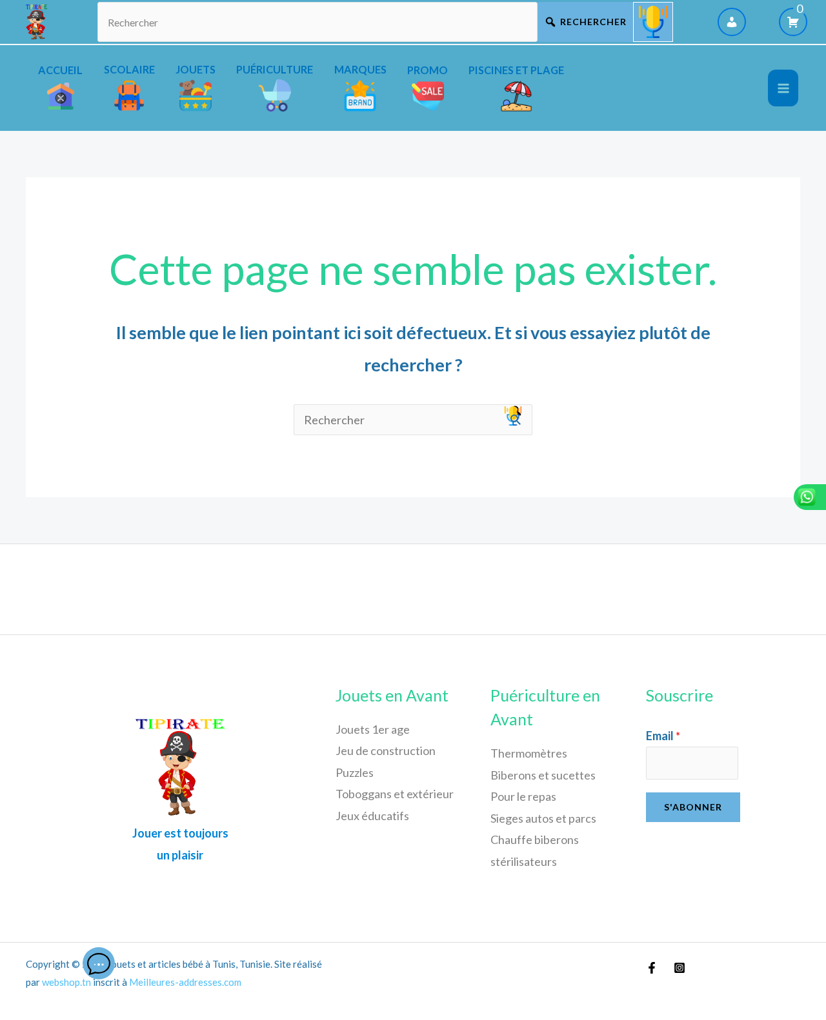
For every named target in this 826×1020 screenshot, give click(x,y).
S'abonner (693, 806)
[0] (793, 21)
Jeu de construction (386, 750)
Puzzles (355, 772)
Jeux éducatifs (372, 816)
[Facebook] (652, 968)
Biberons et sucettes (543, 775)
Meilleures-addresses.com (185, 982)
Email (663, 736)
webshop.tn (66, 982)
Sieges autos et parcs (543, 818)
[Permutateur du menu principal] (783, 88)
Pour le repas (523, 796)
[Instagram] (679, 968)
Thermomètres (528, 753)
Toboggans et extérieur (395, 794)
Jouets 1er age (373, 729)
